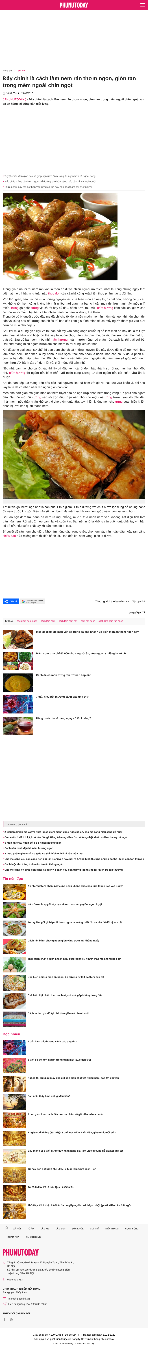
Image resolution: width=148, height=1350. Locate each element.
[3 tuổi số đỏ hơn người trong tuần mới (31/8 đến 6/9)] (14, 1065)
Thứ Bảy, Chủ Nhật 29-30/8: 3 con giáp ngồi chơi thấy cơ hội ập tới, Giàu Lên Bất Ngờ (79, 1205)
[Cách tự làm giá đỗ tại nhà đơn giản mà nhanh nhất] (14, 1019)
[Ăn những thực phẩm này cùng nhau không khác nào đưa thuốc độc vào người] (14, 892)
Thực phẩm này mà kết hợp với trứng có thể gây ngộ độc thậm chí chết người (48, 186)
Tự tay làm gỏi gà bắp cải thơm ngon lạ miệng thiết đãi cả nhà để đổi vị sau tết (75, 922)
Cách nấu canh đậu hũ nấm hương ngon (29, 848)
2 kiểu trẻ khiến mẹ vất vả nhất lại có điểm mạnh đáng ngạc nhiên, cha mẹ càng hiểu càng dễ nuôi (63, 831)
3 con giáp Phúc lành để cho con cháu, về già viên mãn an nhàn (66, 1114)
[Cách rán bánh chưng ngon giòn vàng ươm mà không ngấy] (14, 946)
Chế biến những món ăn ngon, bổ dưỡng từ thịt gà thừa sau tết (66, 977)
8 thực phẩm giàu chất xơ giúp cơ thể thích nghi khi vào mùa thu (43, 853)
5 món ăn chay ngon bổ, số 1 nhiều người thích (33, 842)
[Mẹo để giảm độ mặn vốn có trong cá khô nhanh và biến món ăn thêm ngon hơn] (18, 639)
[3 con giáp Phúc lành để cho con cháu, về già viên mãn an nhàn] (14, 1120)
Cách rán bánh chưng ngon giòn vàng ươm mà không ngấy (63, 940)
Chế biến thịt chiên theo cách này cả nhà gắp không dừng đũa (65, 995)
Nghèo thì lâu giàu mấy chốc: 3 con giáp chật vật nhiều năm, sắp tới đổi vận (73, 1077)
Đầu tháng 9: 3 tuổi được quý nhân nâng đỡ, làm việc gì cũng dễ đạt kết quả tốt (75, 1150)
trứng (15, 308)
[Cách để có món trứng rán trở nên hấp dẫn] (18, 682)
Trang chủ (7, 70)
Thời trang (112, 1228)
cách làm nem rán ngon (111, 621)
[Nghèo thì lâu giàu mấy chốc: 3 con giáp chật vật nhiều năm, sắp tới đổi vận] (14, 1084)
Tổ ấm (30, 1228)
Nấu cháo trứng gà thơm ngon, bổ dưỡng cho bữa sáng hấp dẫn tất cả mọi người (50, 181)
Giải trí (94, 1228)
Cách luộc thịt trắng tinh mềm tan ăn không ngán (34, 864)
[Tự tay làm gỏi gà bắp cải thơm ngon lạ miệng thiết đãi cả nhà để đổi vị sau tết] (14, 928)
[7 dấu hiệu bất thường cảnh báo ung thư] (18, 704)
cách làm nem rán (68, 621)
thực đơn (54, 293)
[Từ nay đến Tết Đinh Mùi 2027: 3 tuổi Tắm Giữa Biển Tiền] (14, 1175)
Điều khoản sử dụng (63, 1343)
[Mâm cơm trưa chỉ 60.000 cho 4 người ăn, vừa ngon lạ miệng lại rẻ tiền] (18, 661)
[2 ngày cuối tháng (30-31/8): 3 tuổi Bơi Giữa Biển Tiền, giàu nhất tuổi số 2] (14, 1138)
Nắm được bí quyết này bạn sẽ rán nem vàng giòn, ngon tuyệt (65, 904)
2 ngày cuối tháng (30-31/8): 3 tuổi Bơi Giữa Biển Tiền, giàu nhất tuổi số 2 (72, 1132)
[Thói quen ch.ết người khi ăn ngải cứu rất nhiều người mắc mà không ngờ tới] (14, 964)
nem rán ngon (88, 621)
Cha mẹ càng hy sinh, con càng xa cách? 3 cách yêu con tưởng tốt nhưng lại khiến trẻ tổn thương (64, 869)
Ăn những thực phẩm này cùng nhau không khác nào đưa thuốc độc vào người (75, 886)
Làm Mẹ (21, 70)
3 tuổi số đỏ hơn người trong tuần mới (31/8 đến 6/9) (59, 1059)
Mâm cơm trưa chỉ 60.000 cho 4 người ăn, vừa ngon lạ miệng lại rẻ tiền (81, 653)
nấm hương (105, 308)
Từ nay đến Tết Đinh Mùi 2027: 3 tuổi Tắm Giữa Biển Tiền (62, 1168)
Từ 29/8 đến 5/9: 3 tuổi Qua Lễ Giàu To (50, 1187)
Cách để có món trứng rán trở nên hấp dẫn (63, 675)
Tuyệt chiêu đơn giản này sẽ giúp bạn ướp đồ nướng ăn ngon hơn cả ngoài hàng (50, 176)
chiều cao (9, 536)
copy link (140, 601)
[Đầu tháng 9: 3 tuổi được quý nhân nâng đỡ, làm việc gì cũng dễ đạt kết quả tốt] (14, 1156)
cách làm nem (48, 621)
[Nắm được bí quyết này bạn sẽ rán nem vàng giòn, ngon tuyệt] (14, 910)
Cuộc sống (132, 1228)
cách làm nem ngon (27, 621)
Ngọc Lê (140, 612)
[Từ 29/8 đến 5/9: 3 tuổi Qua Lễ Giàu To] (14, 1193)
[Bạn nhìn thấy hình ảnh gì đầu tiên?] (14, 1102)
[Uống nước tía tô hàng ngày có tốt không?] (18, 726)
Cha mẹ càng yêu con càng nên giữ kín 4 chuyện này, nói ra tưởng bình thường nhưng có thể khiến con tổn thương (74, 858)
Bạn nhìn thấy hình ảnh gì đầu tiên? (49, 1096)
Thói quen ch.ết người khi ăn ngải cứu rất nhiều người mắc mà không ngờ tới (74, 958)
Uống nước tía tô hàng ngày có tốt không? (63, 718)
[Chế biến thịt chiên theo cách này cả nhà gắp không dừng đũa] (14, 1001)
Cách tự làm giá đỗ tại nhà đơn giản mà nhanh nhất (58, 1013)
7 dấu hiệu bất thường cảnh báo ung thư (62, 696)
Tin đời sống (33, 1237)
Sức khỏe (78, 1228)
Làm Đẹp (60, 1228)
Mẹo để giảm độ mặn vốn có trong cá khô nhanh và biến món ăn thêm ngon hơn (87, 631)
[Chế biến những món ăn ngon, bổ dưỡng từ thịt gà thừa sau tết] (14, 983)
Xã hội (17, 1228)
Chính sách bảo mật (84, 1343)
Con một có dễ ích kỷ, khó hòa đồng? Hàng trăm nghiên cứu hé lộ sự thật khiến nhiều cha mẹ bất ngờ (66, 837)
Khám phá (13, 1237)
